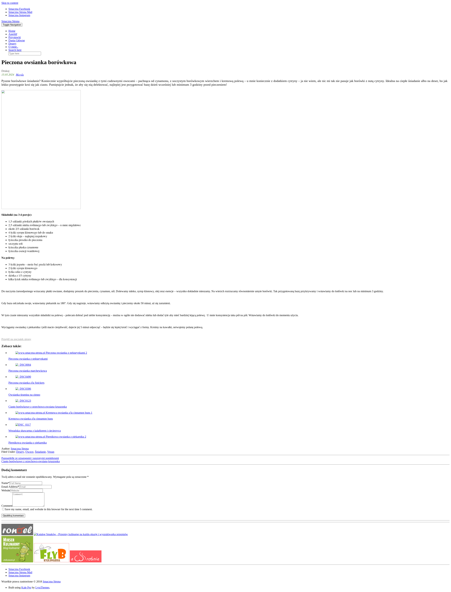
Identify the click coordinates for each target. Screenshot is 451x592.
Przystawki (14, 37)
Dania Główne (16, 40)
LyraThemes (42, 587)
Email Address (10, 486)
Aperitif (12, 34)
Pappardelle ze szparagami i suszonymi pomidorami (30, 458)
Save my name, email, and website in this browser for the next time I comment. (48, 509)
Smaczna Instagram (19, 15)
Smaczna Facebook (19, 8)
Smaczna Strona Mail (20, 12)
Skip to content (9, 2)
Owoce (29, 451)
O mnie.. (13, 46)
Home (11, 30)
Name (5, 482)
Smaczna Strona (10, 21)
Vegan (50, 451)
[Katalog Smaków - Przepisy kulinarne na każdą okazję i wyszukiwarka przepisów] (81, 534)
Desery (12, 43)
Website (5, 490)
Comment (6, 505)
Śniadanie (40, 451)
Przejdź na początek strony (16, 339)
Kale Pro (26, 587)
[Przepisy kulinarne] (17, 561)
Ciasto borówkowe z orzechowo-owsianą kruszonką (30, 461)
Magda (20, 74)
